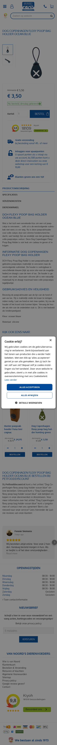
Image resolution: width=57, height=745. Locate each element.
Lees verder (11, 379)
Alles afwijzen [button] (29, 395)
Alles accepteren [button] (29, 387)
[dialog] (28, 372)
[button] (28, 403)
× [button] (50, 340)
